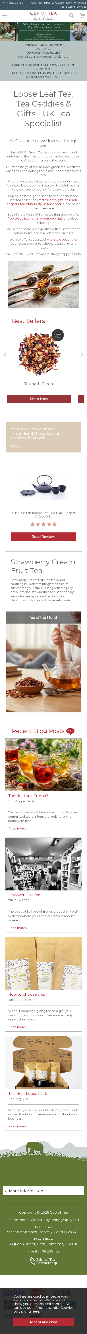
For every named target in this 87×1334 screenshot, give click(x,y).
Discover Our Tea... (25, 895)
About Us (36, 2)
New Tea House (75, 2)
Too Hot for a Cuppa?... (29, 796)
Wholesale (58, 2)
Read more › (17, 828)
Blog (47, 2)
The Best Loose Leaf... (28, 1093)
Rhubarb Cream (39, 383)
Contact (81, 6)
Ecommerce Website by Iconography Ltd (43, 1220)
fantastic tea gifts (50, 200)
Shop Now (39, 399)
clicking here (29, 1311)
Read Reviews (43, 537)
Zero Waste (68, 6)
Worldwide (44, 46)
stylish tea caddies (51, 204)
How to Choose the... (27, 994)
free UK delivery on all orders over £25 (35, 218)
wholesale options (59, 239)
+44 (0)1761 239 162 (12, 2)
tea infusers (28, 204)
